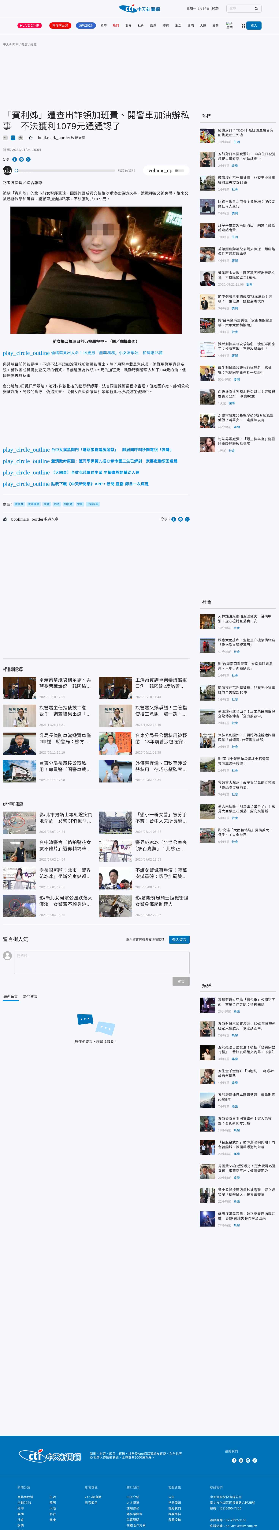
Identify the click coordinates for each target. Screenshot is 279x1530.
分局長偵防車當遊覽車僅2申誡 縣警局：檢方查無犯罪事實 (19, 743)
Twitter (227, 1460)
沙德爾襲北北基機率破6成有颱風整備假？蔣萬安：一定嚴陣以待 (207, 420)
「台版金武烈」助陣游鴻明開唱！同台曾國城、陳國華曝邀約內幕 (207, 1147)
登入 (254, 25)
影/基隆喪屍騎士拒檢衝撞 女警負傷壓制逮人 (115, 906)
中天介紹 (133, 1497)
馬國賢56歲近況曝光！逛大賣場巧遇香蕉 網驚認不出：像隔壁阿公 (207, 1171)
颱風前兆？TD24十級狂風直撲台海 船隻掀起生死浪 (207, 135)
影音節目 (91, 1502)
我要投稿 (174, 1519)
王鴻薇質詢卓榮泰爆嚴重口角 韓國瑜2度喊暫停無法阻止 (115, 688)
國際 (191, 25)
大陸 (203, 25)
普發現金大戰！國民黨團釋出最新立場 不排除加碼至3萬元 (207, 278)
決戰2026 (86, 25)
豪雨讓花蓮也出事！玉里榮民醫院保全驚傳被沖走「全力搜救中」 (207, 716)
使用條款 (133, 1508)
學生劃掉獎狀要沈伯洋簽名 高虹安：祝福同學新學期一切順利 (207, 373)
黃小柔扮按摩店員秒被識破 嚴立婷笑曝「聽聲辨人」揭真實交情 (207, 1195)
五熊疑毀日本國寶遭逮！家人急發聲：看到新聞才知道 (207, 1124)
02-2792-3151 (236, 1520)
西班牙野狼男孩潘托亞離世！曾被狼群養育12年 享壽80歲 (207, 397)
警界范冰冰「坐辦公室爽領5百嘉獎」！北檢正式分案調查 (115, 850)
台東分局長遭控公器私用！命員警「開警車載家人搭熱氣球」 (19, 771)
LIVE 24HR (31, 25)
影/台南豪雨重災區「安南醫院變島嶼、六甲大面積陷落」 (207, 325)
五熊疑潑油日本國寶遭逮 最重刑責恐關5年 (207, 1100)
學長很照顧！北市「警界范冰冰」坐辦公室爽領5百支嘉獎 (19, 878)
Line (248, 1460)
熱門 (116, 25)
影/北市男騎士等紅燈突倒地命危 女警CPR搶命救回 (19, 823)
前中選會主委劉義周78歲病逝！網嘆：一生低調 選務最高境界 (207, 302)
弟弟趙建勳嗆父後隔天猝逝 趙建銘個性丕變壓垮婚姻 (207, 254)
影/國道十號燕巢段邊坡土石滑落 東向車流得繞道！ (207, 764)
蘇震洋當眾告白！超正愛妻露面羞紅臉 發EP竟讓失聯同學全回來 (207, 1219)
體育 (166, 25)
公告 (171, 1497)
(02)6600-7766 (230, 1508)
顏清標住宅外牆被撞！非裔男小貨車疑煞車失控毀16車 (207, 183)
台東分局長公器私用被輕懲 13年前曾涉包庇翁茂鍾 (115, 743)
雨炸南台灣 (60, 25)
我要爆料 (174, 1514)
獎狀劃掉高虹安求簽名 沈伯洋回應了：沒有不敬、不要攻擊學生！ (207, 349)
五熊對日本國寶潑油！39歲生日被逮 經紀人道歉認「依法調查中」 (207, 159)
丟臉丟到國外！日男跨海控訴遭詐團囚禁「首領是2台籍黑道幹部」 (207, 740)
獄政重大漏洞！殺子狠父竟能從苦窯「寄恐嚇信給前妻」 (207, 788)
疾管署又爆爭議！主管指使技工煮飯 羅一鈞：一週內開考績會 (115, 716)
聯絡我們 (174, 1508)
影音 (215, 25)
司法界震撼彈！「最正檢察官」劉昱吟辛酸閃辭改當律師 (207, 444)
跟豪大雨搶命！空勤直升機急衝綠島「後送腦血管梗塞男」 (207, 645)
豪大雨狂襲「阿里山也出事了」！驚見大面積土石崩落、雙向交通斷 (207, 811)
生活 (178, 25)
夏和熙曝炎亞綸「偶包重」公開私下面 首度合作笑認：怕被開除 (207, 1005)
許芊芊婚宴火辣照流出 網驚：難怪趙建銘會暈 (207, 230)
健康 (53, 1519)
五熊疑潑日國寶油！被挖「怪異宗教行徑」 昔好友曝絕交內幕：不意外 (207, 1052)
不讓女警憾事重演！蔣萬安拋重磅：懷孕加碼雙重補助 (115, 878)
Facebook (234, 1460)
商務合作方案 (136, 1525)
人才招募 (133, 1502)
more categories (244, 26)
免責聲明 (133, 1519)
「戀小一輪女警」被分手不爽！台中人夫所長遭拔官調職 (115, 823)
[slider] (65, 170)
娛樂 (153, 25)
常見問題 (174, 1502)
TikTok (254, 1460)
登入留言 (179, 940)
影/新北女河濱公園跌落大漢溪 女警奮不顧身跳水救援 (19, 906)
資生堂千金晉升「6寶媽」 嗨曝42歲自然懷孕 (207, 1076)
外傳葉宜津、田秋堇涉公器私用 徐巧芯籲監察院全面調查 (115, 771)
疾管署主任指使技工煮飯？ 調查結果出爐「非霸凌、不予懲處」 (19, 716)
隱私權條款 (135, 1514)
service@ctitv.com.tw (241, 1526)
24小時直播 (93, 1497)
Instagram (241, 1460)
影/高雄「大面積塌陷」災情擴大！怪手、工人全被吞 (207, 835)
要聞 (128, 25)
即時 (103, 25)
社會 (141, 25)
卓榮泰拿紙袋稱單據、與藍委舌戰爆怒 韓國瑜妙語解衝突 (19, 688)
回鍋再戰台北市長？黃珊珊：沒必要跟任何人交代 (207, 207)
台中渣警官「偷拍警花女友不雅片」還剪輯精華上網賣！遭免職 (19, 850)
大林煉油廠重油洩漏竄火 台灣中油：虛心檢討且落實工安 (207, 621)
